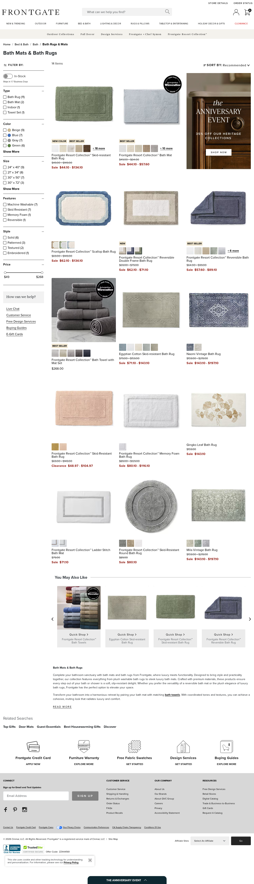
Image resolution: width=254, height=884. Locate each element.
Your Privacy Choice (72, 827)
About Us (160, 789)
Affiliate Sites (182, 841)
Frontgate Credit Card (26, 827)
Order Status (243, 3)
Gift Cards (208, 808)
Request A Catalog (212, 813)
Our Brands (161, 794)
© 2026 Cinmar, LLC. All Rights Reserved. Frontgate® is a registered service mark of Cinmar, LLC (54, 839)
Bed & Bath (22, 44)
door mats (26, 726)
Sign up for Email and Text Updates (22, 787)
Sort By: (214, 65)
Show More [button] (11, 151)
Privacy (158, 808)
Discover (110, 726)
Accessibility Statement (167, 813)
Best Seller (76, 141)
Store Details (218, 3)
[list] (236, 65)
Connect (8, 780)
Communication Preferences (96, 827)
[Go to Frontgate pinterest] (15, 809)
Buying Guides (16, 327)
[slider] (5, 272)
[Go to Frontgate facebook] (5, 809)
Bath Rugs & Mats (55, 44)
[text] (64, 167)
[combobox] (127, 12)
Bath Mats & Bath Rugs (30, 53)
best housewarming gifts (82, 726)
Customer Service (18, 315)
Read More (62, 707)
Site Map (113, 839)
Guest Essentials (49, 726)
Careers (159, 803)
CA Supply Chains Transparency (126, 827)
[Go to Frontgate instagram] (24, 809)
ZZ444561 (64, 852)
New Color (59, 141)
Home (7, 44)
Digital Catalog (210, 798)
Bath (35, 44)
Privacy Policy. (71, 862)
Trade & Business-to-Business (219, 803)
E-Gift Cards (14, 334)
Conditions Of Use (152, 827)
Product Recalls (114, 813)
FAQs (109, 808)
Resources (209, 780)
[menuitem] (15, 24)
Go (240, 841)
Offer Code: (52, 852)
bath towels (172, 695)
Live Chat (12, 308)
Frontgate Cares (46, 827)
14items (57, 64)
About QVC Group (164, 798)
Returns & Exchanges (117, 798)
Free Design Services (21, 321)
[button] (31, 12)
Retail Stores (209, 794)
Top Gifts (9, 726)
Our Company (163, 780)
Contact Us (8, 827)
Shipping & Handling (117, 794)
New (122, 243)
